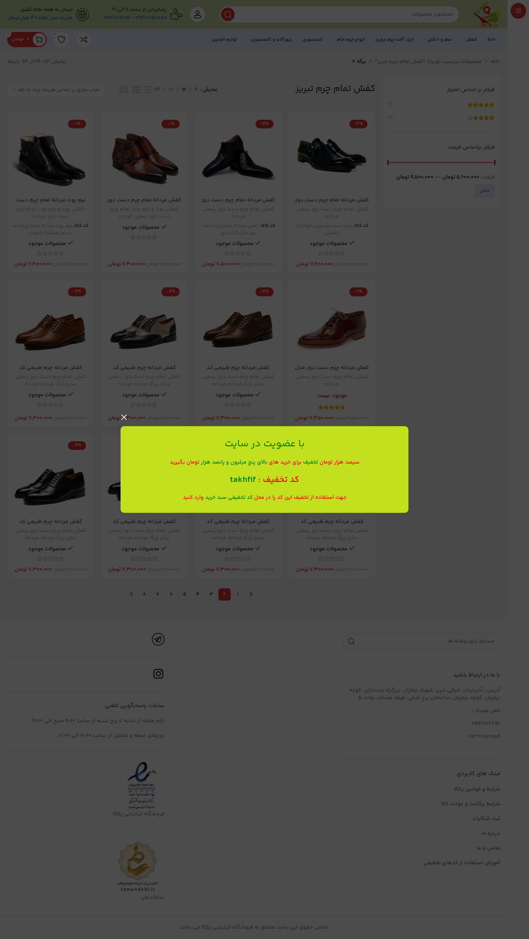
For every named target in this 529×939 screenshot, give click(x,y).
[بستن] (124, 417)
